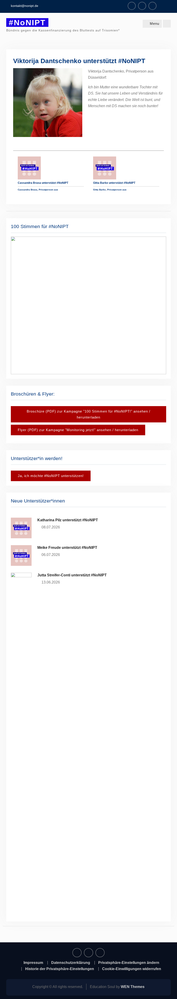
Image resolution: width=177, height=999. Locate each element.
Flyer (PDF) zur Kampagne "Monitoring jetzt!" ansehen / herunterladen (78, 430)
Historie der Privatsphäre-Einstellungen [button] (59, 969)
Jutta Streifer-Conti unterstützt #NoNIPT (72, 575)
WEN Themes (133, 987)
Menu (154, 23)
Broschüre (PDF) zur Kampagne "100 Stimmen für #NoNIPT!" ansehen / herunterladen (88, 414)
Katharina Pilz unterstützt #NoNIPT (67, 520)
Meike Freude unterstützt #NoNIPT (67, 548)
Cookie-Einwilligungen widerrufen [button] (131, 969)
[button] (88, 305)
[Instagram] (142, 6)
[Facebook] (132, 6)
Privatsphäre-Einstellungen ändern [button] (128, 963)
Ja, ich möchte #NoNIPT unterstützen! (51, 476)
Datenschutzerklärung (70, 963)
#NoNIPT (27, 22)
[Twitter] (152, 6)
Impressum (33, 963)
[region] (88, 305)
